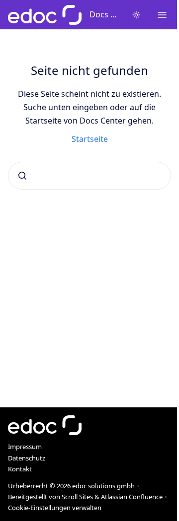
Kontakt (20, 468)
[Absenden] (22, 176)
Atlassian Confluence (132, 496)
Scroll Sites (77, 496)
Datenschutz (26, 458)
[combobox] (89, 175)
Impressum (25, 446)
